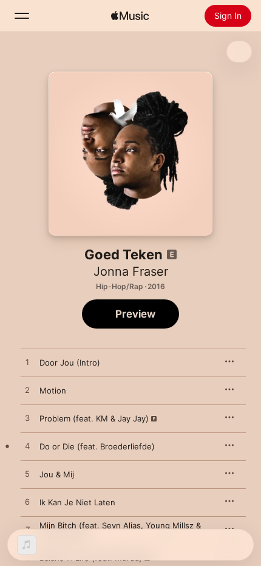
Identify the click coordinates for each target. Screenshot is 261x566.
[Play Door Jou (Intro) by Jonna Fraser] (27, 362)
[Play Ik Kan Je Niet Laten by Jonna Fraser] (27, 502)
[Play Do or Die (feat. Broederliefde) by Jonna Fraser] (27, 446)
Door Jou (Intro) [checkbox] (69, 362)
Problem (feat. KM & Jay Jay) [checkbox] (94, 418)
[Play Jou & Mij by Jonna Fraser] (27, 474)
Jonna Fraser (130, 271)
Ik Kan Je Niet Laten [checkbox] (77, 502)
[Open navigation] (21, 15)
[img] (130, 15)
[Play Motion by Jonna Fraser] (27, 390)
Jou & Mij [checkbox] (56, 474)
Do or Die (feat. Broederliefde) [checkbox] (97, 446)
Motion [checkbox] (52, 390)
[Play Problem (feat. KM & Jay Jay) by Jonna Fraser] (27, 418)
